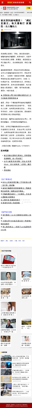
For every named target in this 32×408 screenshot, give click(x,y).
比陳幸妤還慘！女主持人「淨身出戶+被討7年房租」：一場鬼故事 (8, 331)
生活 (11, 12)
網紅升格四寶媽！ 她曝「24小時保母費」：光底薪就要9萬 (5, 344)
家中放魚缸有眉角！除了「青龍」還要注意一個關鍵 (5, 297)
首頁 (1, 12)
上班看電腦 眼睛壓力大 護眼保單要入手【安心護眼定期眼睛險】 (8, 314)
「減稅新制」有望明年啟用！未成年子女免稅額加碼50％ (26, 280)
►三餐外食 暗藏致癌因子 (10, 200)
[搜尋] (29, 4)
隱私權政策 (25, 404)
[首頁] (16, 2)
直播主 (11, 240)
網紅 (7, 240)
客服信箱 (8, 404)
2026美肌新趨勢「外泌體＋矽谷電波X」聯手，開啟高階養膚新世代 (8, 283)
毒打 (24, 240)
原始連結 (7, 170)
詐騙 (16, 240)
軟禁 (20, 240)
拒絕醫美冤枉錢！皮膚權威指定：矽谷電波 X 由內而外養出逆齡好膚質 (26, 344)
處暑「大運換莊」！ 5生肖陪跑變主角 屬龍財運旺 (26, 327)
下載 (28, 8)
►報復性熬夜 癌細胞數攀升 (11, 203)
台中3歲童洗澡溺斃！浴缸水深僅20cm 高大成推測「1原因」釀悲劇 (17, 164)
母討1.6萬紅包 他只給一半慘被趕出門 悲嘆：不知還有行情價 (8, 266)
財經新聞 (6, 12)
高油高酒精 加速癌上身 (26, 297)
